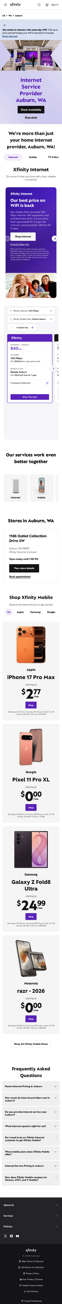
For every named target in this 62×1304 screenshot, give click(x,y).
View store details (24, 568)
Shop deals (31, 117)
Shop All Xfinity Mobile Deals (31, 1044)
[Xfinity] (15, 5)
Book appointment (20, 576)
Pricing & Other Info (19, 244)
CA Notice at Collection (32, 1267)
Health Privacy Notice (32, 1285)
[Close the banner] (4, 25)
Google (51, 612)
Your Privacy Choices (32, 1279)
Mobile (33, 157)
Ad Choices (32, 1291)
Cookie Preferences (33, 1301)
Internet (12, 157)
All (8, 612)
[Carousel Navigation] (31, 239)
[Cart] (47, 4)
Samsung (35, 612)
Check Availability (31, 109)
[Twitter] (5, 1236)
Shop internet (9, 36)
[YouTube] (17, 1236)
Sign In (54, 4)
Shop (31, 705)
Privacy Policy (32, 1273)
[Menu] (5, 4)
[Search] (39, 4)
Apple (20, 612)
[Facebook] (11, 1236)
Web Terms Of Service (32, 1261)
